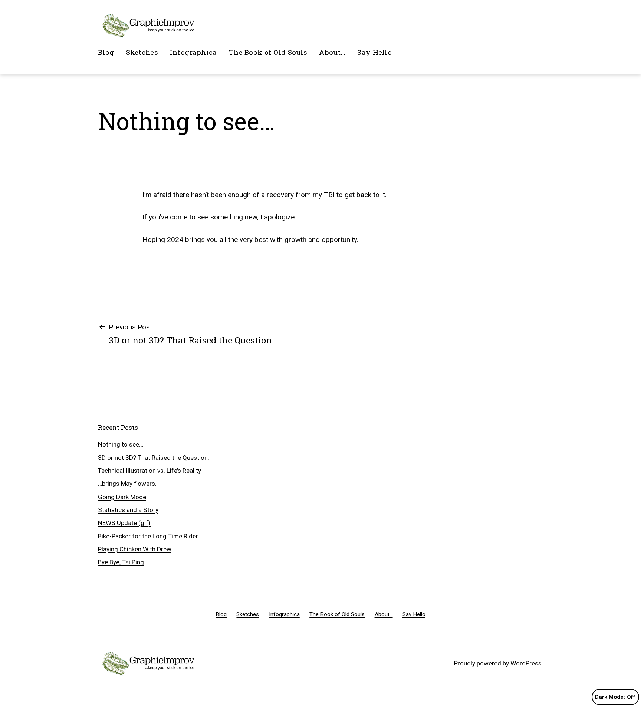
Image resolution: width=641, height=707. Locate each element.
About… (332, 52)
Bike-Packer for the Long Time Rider (148, 536)
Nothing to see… (120, 444)
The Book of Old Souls (268, 52)
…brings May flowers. (127, 483)
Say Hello (374, 52)
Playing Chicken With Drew (134, 549)
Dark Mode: (610, 697)
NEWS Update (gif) (124, 523)
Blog (106, 52)
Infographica (193, 52)
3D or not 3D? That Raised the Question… (155, 457)
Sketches (142, 52)
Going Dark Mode (122, 497)
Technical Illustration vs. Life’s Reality (149, 470)
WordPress (526, 663)
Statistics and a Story (128, 510)
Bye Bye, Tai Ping (121, 562)
